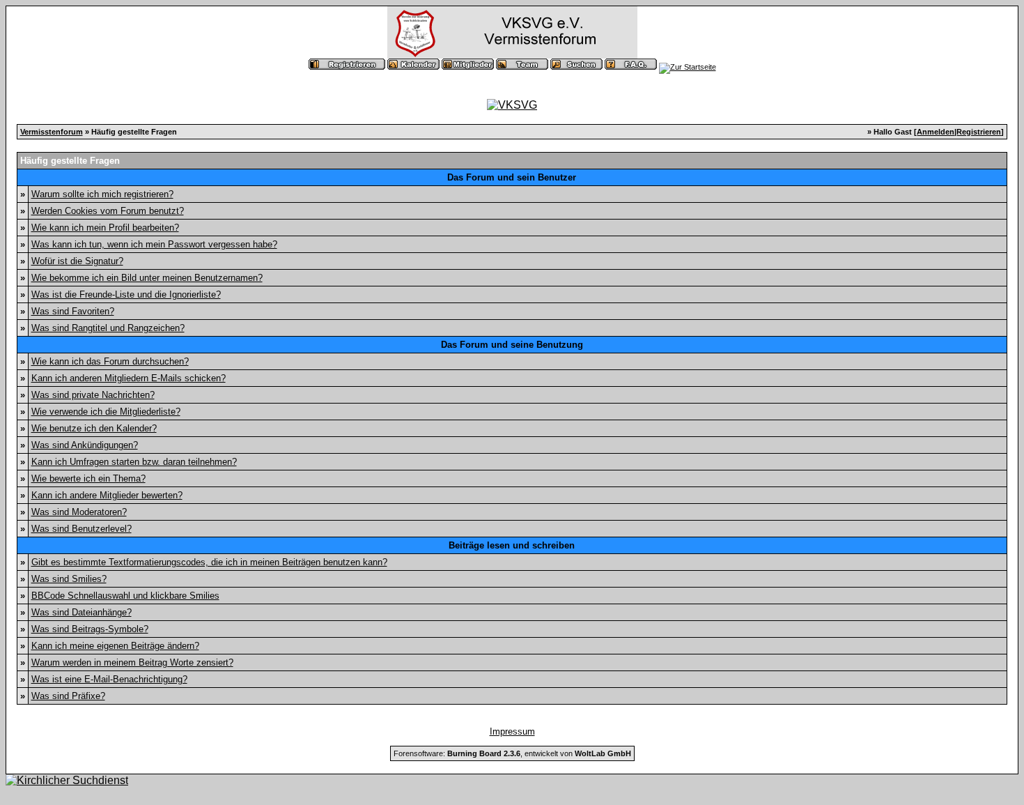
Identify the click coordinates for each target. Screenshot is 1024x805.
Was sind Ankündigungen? (84, 445)
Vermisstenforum (51, 132)
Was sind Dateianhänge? (81, 612)
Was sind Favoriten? (72, 311)
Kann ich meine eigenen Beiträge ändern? (115, 646)
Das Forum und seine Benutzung (512, 344)
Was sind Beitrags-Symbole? (89, 629)
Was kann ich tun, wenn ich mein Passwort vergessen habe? (154, 244)
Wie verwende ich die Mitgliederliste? (105, 411)
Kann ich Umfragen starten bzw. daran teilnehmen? (134, 462)
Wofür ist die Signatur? (77, 261)
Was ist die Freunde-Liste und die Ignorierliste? (126, 294)
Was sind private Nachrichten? (93, 395)
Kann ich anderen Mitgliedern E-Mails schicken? (128, 378)
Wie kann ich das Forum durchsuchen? (110, 361)
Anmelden (935, 132)
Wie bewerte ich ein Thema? (88, 478)
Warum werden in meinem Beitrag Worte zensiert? (132, 662)
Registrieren (978, 132)
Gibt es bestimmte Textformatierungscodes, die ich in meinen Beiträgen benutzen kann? (209, 562)
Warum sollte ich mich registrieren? (102, 194)
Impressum (512, 731)
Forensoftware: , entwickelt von (512, 753)
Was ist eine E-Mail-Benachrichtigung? (109, 679)
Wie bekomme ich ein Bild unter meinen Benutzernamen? (147, 278)
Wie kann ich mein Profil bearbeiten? (105, 227)
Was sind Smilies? (69, 579)
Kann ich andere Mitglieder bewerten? (107, 495)
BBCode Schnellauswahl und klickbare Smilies (125, 595)
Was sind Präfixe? (68, 696)
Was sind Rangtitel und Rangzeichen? (108, 328)
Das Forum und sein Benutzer (511, 177)
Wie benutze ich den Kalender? (94, 428)
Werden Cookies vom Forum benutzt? (107, 211)
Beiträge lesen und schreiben (512, 545)
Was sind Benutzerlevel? (81, 528)
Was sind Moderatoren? (79, 512)
